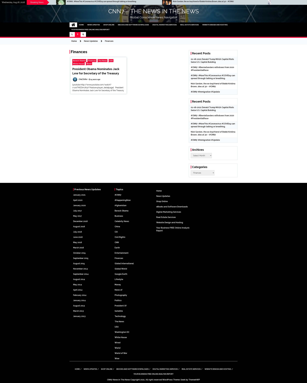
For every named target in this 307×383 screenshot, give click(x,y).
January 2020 (79, 205)
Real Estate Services (189, 25)
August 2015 (79, 263)
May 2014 (77, 284)
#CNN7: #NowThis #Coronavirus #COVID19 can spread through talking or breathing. (64, 1)
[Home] (73, 24)
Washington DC (122, 332)
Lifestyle (119, 279)
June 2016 (78, 237)
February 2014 (79, 295)
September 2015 (80, 258)
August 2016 (79, 226)
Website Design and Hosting (214, 25)
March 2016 (78, 248)
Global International (124, 263)
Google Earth (121, 274)
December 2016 (80, 221)
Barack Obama (79, 61)
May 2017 (77, 216)
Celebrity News (122, 221)
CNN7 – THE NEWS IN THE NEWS (153, 11)
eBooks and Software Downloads (133, 25)
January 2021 (79, 195)
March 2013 (78, 311)
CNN (117, 242)
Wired (117, 343)
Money (118, 284)
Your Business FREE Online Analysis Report (90, 29)
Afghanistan (120, 205)
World (89, 64)
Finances (92, 61)
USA (111, 61)
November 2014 (80, 269)
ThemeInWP (194, 380)
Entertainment (121, 253)
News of (118, 290)
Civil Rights (120, 237)
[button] (72, 34)
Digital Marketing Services (164, 25)
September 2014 (81, 274)
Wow (117, 358)
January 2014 (79, 300)
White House (78, 64)
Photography (121, 295)
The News (102, 61)
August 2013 (79, 306)
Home (81, 25)
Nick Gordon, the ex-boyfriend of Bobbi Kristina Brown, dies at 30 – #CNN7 (165, 1)
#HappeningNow (123, 200)
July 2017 (77, 211)
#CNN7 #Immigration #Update (205, 92)
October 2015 (79, 253)
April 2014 (77, 290)
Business (119, 216)
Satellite (119, 311)
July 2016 (77, 232)
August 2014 (79, 279)
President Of (121, 306)
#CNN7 (118, 195)
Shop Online (108, 25)
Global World (121, 269)
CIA (116, 232)
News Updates (93, 25)
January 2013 (79, 316)
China (117, 226)
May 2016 (77, 242)
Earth (117, 248)
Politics (118, 300)
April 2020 (78, 200)
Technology (120, 316)
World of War (121, 353)
